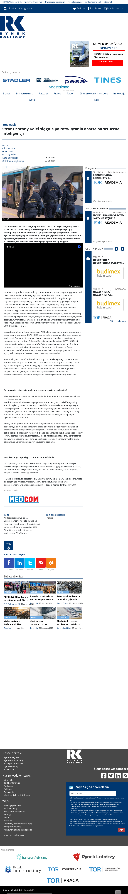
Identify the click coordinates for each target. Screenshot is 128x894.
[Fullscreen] (79, 285)
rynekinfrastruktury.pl (33, 2)
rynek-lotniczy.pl (75, 2)
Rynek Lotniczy (11, 766)
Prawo (57, 93)
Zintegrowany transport (93, 93)
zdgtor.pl (108, 2)
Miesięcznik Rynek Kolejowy (17, 795)
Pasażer (43, 93)
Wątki (32, 99)
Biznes (7, 93)
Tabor (70, 93)
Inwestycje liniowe (12, 805)
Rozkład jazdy (10, 808)
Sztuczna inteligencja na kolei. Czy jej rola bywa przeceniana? (68, 599)
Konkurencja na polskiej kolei (18, 829)
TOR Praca (9, 769)
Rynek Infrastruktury (13, 760)
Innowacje (119, 93)
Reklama (8, 789)
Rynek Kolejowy (11, 757)
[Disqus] (43, 687)
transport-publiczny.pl (55, 2)
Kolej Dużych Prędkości (14, 811)
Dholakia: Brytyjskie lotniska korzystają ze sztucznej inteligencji (68, 624)
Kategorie (24, 8)
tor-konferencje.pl (93, 2)
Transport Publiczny (13, 763)
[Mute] (24, 285)
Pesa (6, 817)
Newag (7, 814)
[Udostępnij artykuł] (20, 564)
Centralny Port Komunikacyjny (18, 823)
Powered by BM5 (29, 890)
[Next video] (16, 285)
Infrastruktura (24, 93)
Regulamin (9, 792)
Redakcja (8, 786)
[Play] (8, 285)
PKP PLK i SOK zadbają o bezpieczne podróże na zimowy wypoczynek (16, 600)
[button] (116, 253)
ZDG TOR (8, 779)
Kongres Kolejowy (12, 826)
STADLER (8, 820)
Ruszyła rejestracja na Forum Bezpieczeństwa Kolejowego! (42, 599)
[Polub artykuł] (9, 564)
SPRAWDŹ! (108, 47)
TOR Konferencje (12, 782)
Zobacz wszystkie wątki (13, 835)
